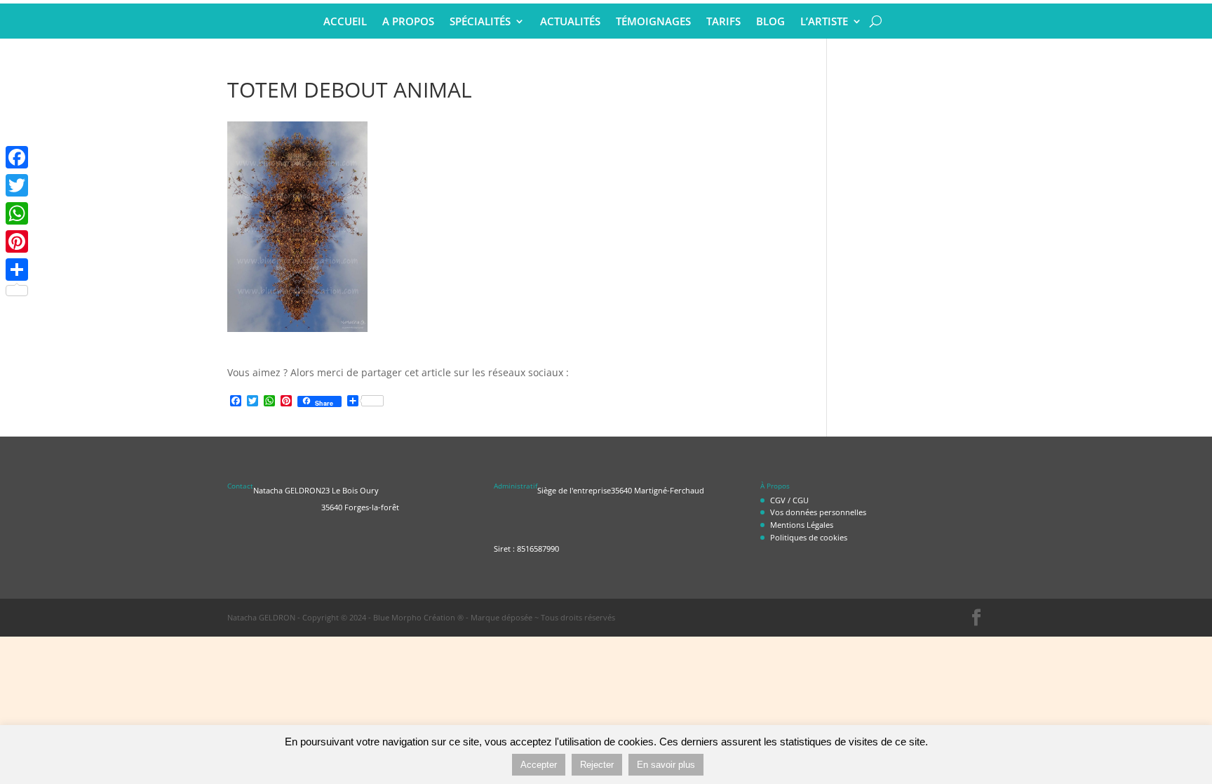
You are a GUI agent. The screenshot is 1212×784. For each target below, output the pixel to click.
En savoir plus (666, 764)
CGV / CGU (789, 500)
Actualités (570, 22)
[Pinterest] (17, 241)
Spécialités (480, 22)
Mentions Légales (801, 524)
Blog (770, 22)
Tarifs (723, 22)
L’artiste (824, 22)
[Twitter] (17, 185)
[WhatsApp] (17, 213)
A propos (408, 22)
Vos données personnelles (818, 512)
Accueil (345, 22)
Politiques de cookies (808, 537)
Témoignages (653, 22)
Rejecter (597, 764)
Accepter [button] (538, 764)
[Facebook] (17, 157)
